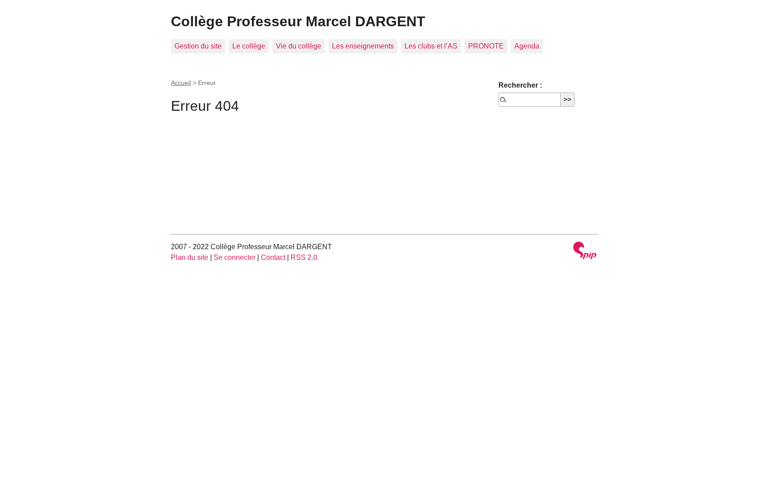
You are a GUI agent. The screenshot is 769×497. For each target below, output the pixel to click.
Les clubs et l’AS (431, 46)
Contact (273, 257)
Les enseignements (363, 46)
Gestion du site (198, 46)
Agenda (526, 46)
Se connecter (234, 257)
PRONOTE (486, 46)
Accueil (181, 82)
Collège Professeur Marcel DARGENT (298, 21)
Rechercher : (520, 85)
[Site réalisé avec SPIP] (584, 252)
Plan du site (189, 257)
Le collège (248, 46)
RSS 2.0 (304, 257)
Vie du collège (298, 46)
